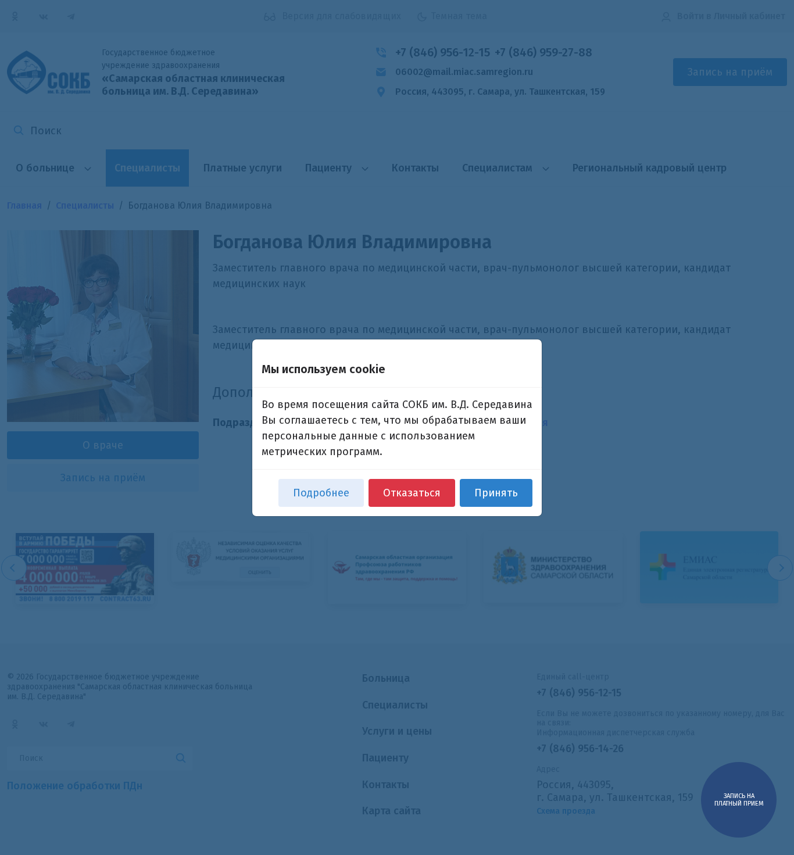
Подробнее (321, 492)
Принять (496, 492)
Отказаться (412, 492)
